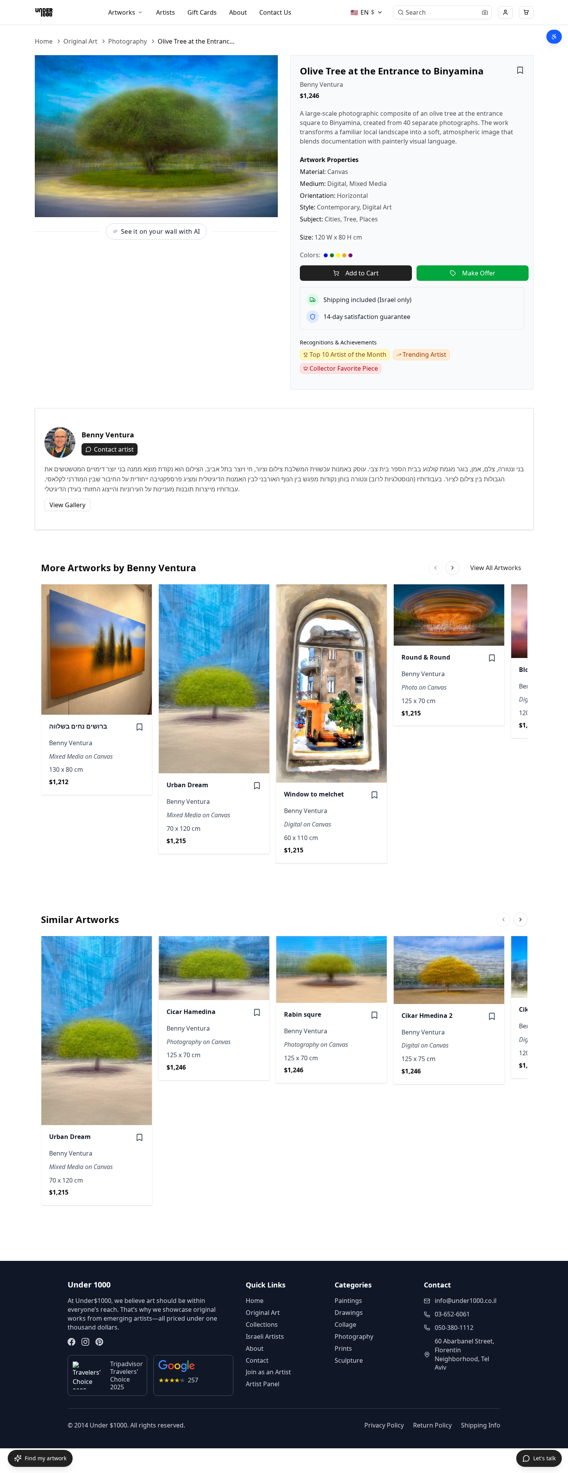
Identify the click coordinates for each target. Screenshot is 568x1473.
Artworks (121, 12)
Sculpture (349, 1360)
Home (44, 41)
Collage (345, 1324)
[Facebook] (71, 1342)
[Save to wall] (520, 70)
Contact (257, 1360)
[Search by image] (485, 12)
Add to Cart (362, 273)
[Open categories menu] (140, 12)
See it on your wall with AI (160, 231)
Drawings (349, 1312)
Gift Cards (202, 12)
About (238, 12)
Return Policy (432, 1425)
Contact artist (114, 449)
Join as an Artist (268, 1372)
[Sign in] (505, 12)
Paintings (348, 1300)
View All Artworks (495, 568)
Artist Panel (262, 1384)
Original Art (80, 41)
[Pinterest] (99, 1342)
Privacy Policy (384, 1425)
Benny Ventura (321, 84)
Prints (343, 1348)
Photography (127, 41)
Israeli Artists (265, 1336)
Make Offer (478, 273)
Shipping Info (480, 1425)
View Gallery (67, 505)
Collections (262, 1324)
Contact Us (275, 12)
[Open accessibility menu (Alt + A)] (554, 37)
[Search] (400, 12)
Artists (165, 12)
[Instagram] (85, 1342)
